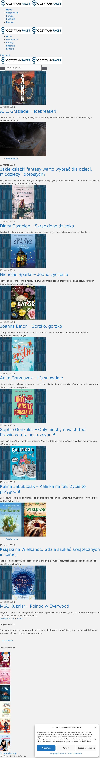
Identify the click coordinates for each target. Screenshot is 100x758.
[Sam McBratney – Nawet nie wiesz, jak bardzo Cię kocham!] (5, 717)
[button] (95, 727)
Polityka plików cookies (58, 753)
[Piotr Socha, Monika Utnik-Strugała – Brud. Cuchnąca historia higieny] (5, 667)
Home (9, 9)
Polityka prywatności (75, 753)
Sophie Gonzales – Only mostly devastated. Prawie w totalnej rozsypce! (43, 432)
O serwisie (5, 55)
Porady (9, 16)
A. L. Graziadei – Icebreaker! (28, 111)
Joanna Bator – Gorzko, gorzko (31, 326)
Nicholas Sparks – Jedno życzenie (34, 274)
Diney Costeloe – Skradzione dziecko (37, 225)
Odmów (65, 748)
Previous (4, 618)
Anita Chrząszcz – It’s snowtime (31, 377)
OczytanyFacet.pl (8, 753)
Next (21, 618)
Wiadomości (12, 13)
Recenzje (10, 19)
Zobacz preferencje (86, 748)
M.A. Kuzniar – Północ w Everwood (34, 606)
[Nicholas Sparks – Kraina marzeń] (5, 683)
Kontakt (10, 22)
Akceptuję (46, 748)
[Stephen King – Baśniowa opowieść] (5, 700)
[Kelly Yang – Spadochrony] (5, 750)
